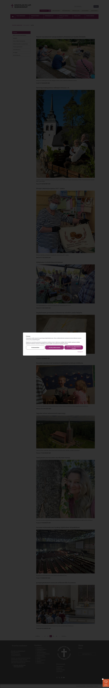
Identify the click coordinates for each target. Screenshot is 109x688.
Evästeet (80, 351)
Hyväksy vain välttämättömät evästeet (74, 347)
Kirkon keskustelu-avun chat (106, 685)
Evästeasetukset (35, 347)
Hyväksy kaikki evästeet (54, 347)
